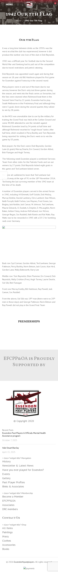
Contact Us (11, 518)
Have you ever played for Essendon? (23, 470)
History (6, 461)
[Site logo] (29, 4)
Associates (8, 505)
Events (6, 474)
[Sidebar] (3, 175)
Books (5, 549)
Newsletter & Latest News (17, 465)
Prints (5, 536)
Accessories (8, 544)
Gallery (6, 478)
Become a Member (12, 496)
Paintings (7, 532)
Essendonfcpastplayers (24, 562)
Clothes (6, 540)
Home (18, 20)
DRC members (10, 509)
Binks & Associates (13, 486)
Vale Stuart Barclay (10, 447)
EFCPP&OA (9, 500)
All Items (7, 528)
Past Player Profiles (13, 482)
